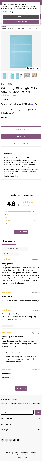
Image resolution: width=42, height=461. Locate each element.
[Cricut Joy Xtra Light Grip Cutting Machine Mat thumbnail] (4, 75)
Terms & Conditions (21, 453)
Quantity (4, 117)
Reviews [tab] (9, 241)
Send (38, 412)
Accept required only (21, 21)
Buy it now (21, 136)
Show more (21, 388)
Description (8, 153)
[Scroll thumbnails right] (39, 76)
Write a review (21, 231)
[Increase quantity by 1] (20, 122)
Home (3, 26)
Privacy (8, 453)
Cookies (33, 453)
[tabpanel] (21, 319)
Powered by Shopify (21, 457)
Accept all (21, 16)
